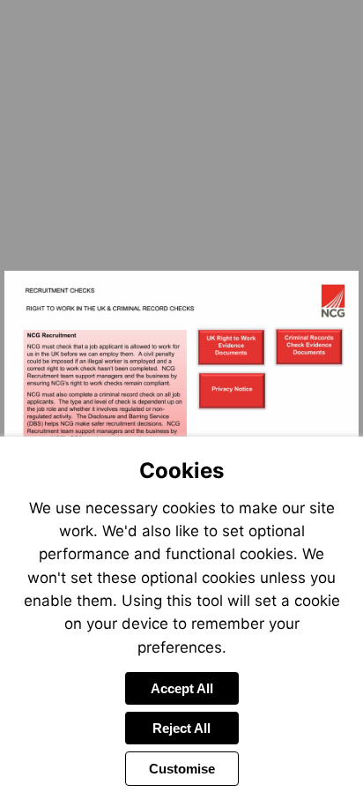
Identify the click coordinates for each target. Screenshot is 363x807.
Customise (182, 768)
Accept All (182, 688)
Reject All (181, 728)
